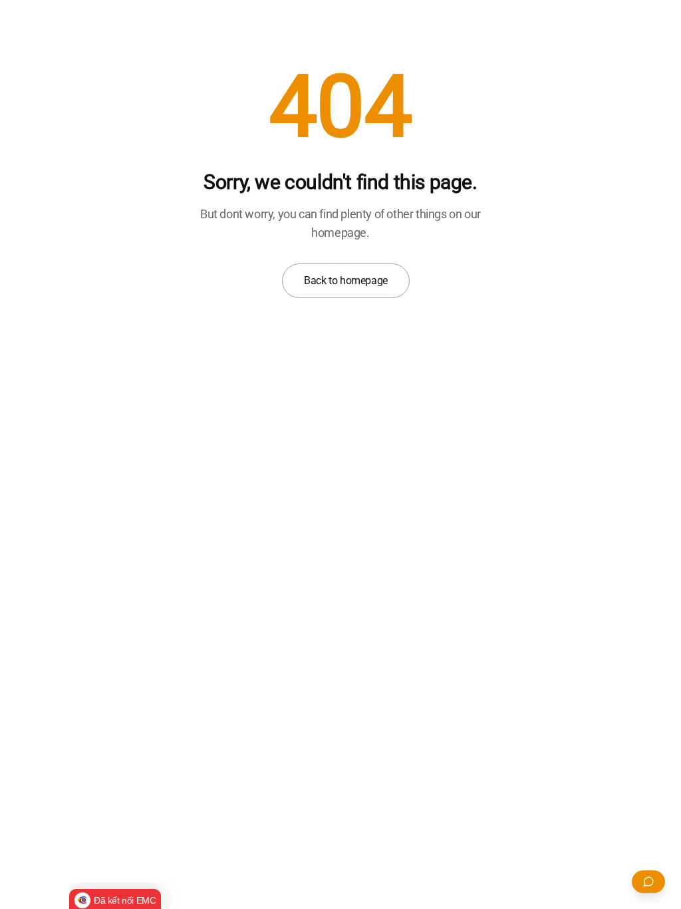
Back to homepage (346, 280)
